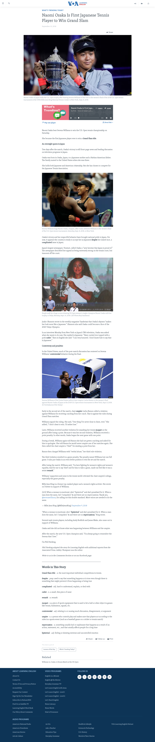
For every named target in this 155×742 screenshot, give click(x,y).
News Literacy (50, 704)
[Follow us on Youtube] (90, 677)
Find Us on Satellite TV (21, 704)
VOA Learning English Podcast (122, 724)
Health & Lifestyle (84, 724)
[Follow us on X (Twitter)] (84, 677)
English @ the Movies (52, 680)
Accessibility (17, 688)
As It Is (48, 724)
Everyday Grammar (52, 736)
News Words (49, 708)
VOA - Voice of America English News (86, 111)
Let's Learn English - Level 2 (55, 696)
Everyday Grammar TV (53, 684)
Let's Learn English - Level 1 (55, 692)
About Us (16, 676)
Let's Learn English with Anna (56, 688)
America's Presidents (20, 728)
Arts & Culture (18, 736)
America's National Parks (22, 724)
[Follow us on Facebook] (80, 677)
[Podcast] (104, 677)
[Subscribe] (109, 677)
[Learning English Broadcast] (135, 3)
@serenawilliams (49, 498)
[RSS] (100, 677)
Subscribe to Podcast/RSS (22, 700)
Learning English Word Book (23, 708)
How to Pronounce (51, 712)
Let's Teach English (52, 700)
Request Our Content (20, 692)
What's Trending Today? (52, 10)
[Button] (109, 32)
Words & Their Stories (86, 736)
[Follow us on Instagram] (94, 677)
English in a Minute (52, 676)
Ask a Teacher (51, 728)
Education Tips (51, 732)
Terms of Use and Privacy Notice (24, 684)
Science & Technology (86, 728)
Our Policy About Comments (23, 712)
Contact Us (16, 680)
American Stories (19, 732)
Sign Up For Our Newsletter (22, 696)
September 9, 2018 (79, 506)
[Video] (142, 3)
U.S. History (82, 732)
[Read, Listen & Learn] (148, 3)
